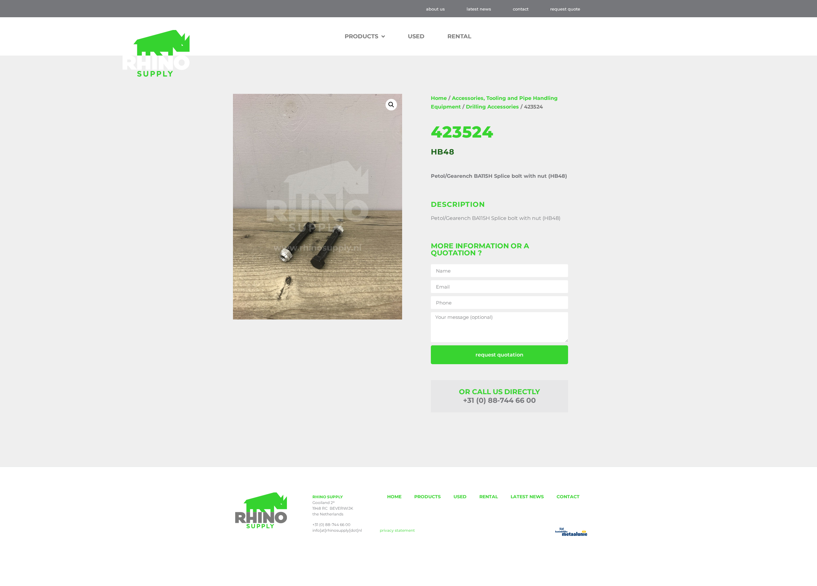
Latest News (479, 8)
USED (416, 36)
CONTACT (568, 497)
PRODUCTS (427, 497)
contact (520, 8)
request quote (565, 8)
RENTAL (459, 36)
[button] (391, 104)
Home (439, 98)
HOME (394, 497)
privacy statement (397, 530)
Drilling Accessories (492, 107)
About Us (435, 8)
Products (361, 36)
